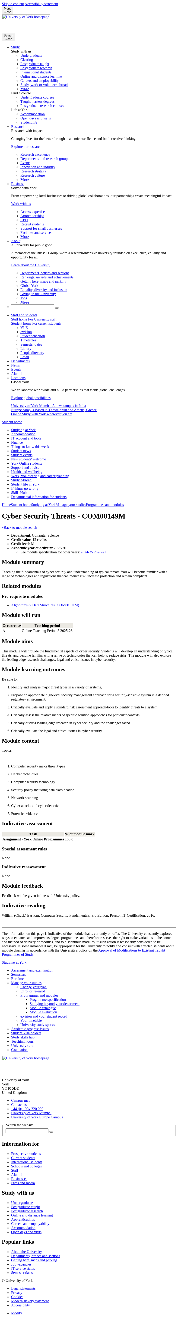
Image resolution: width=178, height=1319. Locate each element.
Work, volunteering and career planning (40, 476)
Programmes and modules (105, 505)
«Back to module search (19, 527)
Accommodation (23, 434)
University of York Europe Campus (37, 1117)
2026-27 (100, 552)
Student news (21, 451)
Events (16, 369)
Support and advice (25, 467)
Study (15, 47)
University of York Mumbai (31, 1113)
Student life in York (25, 484)
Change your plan (33, 987)
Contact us (19, 1105)
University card (22, 1046)
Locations (18, 378)
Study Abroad (21, 480)
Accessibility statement (41, 4)
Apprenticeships (23, 1219)
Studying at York (23, 430)
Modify (16, 1313)
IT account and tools (26, 438)
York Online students (26, 463)
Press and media (23, 1183)
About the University (26, 1252)
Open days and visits (26, 1232)
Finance (17, 442)
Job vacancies (21, 1264)
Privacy (16, 1293)
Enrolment (18, 979)
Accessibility (20, 1305)
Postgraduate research (27, 1211)
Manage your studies (71, 505)
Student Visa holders (26, 1033)
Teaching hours (22, 1041)
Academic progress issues (30, 1029)
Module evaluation (43, 1012)
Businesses (19, 1179)
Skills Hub (19, 493)
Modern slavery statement (30, 1301)
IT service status (23, 1268)
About (15, 241)
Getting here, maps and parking (34, 1260)
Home (6, 505)
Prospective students (26, 1154)
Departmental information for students (39, 497)
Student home (12, 422)
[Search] (57, 308)
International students (26, 1162)
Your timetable (31, 1020)
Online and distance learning (32, 1215)
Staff (14, 1170)
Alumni (16, 374)
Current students (23, 1158)
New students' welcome (28, 459)
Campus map (20, 1100)
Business (17, 184)
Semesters (18, 974)
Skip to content (13, 4)
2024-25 (87, 552)
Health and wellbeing (26, 472)
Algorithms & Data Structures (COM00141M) (45, 605)
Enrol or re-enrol (32, 991)
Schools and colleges (26, 1166)
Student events (21, 455)
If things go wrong (24, 488)
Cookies (17, 1297)
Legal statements (23, 1288)
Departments (20, 361)
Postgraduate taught (25, 1207)
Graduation (19, 1050)
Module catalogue (43, 1008)
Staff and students (24, 315)
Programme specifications (48, 1000)
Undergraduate (22, 1203)
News (15, 365)
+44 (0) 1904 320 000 (27, 1109)
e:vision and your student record (43, 1016)
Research (18, 127)
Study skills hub (23, 1037)
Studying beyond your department (54, 1004)
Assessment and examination (32, 970)
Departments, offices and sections (35, 1256)
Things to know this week (30, 447)
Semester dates (22, 1273)
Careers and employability (30, 1224)
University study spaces (37, 1025)
